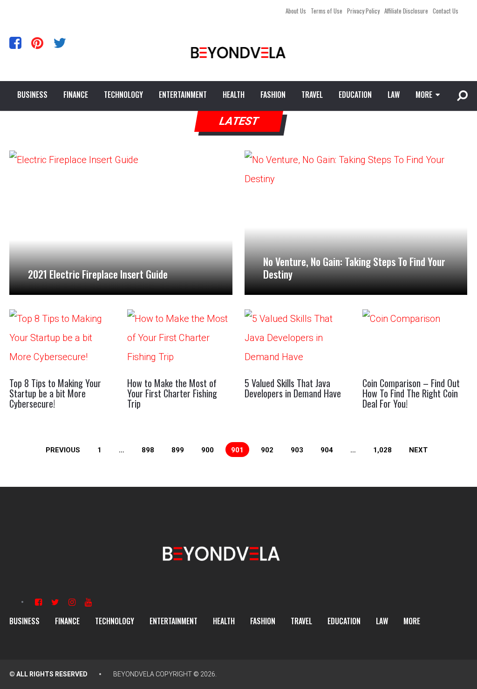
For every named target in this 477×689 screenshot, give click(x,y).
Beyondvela (133, 674)
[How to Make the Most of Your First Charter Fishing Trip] (179, 339)
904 (326, 450)
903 (297, 450)
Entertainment (183, 94)
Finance (75, 94)
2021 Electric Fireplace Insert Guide (98, 273)
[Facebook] (15, 42)
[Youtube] (88, 602)
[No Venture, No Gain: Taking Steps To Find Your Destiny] (356, 222)
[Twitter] (59, 42)
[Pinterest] (37, 42)
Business (32, 94)
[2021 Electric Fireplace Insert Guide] (120, 222)
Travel (312, 94)
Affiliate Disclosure (406, 10)
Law (394, 94)
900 (207, 450)
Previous (63, 450)
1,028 (382, 450)
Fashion (273, 94)
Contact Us (445, 10)
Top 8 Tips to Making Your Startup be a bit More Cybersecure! (55, 393)
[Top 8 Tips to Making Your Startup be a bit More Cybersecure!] (62, 339)
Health (234, 94)
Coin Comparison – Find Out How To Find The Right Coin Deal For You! (411, 393)
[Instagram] (71, 602)
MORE (424, 94)
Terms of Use (326, 10)
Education (355, 94)
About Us (296, 10)
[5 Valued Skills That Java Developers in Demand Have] (297, 339)
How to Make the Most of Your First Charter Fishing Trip (172, 393)
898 (148, 450)
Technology (123, 94)
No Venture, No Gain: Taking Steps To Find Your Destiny (354, 267)
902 (267, 450)
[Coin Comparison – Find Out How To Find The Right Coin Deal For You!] (415, 339)
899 (177, 450)
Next (418, 450)
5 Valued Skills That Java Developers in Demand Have (293, 388)
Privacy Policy (363, 10)
